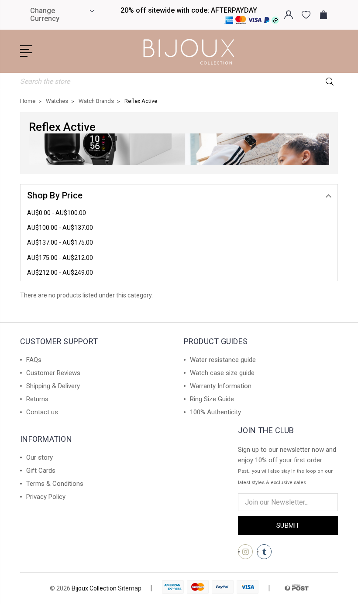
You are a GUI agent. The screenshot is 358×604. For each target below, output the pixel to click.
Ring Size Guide (212, 399)
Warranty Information (220, 386)
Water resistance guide (223, 360)
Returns (37, 399)
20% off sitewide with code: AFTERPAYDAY (188, 10)
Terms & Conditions (54, 484)
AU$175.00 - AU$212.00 (60, 257)
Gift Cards (40, 470)
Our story (39, 457)
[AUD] (91, 11)
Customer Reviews (53, 373)
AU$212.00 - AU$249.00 (60, 272)
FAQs (33, 360)
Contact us (42, 412)
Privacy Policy (45, 497)
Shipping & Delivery (53, 386)
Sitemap (129, 588)
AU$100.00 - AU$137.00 (60, 227)
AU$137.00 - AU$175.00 (60, 242)
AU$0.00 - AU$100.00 (56, 212)
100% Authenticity (215, 412)
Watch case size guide (222, 373)
